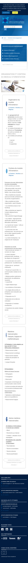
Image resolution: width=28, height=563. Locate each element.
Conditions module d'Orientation (12, 53)
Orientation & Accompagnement (15, 38)
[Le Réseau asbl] (13, 19)
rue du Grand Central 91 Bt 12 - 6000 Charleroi (12, 492)
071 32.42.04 (5, 486)
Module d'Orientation (9, 50)
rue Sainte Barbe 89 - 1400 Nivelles (10, 506)
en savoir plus (6, 12)
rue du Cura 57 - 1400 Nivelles (9, 508)
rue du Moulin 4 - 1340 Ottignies (9, 517)
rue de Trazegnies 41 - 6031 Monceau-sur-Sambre (13, 483)
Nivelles (17, 107)
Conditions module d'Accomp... (11, 59)
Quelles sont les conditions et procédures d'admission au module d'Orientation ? (14, 151)
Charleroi (12, 107)
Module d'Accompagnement (11, 56)
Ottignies (10, 109)
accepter (15, 12)
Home (5, 38)
